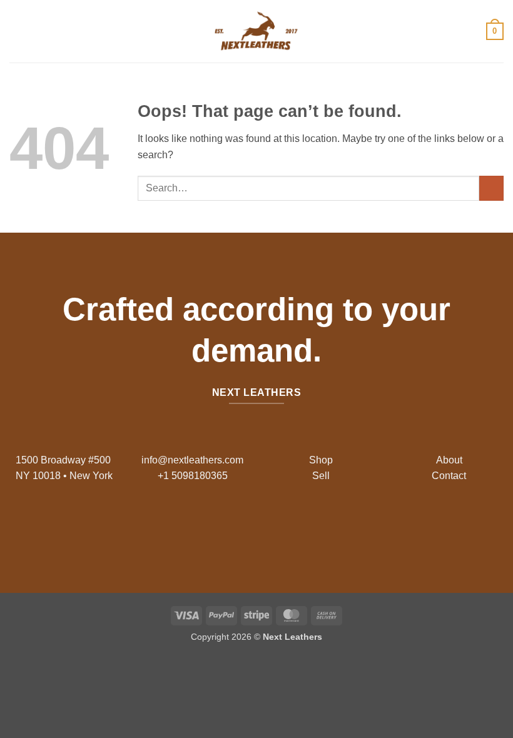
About (449, 460)
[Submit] (491, 188)
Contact (449, 475)
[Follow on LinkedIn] (286, 526)
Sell (321, 475)
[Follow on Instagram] (246, 526)
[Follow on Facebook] (226, 526)
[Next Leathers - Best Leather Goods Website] (256, 31)
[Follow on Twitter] (266, 526)
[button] (16, 31)
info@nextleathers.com (192, 460)
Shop (321, 460)
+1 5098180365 (193, 475)
